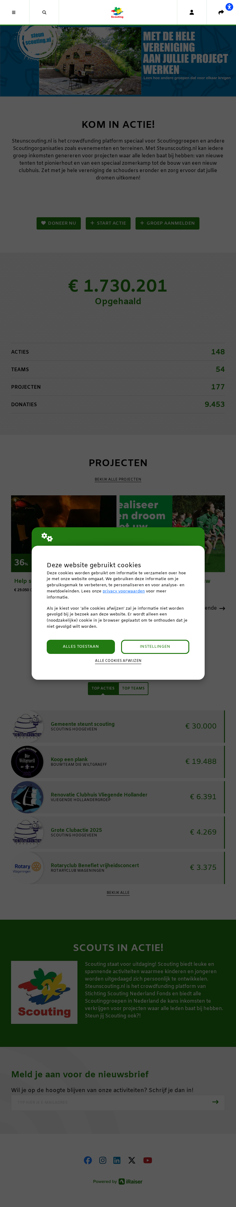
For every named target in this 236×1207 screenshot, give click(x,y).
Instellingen (155, 646)
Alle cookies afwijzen (118, 661)
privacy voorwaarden (124, 591)
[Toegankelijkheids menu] (229, 6)
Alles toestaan (81, 646)
